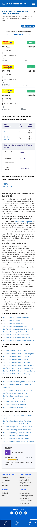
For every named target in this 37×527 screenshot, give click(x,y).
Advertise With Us (26, 501)
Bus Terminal (24, 480)
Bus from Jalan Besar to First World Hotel (17, 421)
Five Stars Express (7, 138)
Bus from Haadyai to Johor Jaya (14, 399)
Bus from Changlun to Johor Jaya (15, 393)
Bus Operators (25, 477)
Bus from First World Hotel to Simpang (16, 362)
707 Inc (6, 132)
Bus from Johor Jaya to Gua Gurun (15, 326)
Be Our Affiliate (25, 493)
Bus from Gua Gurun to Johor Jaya (15, 396)
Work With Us (24, 503)
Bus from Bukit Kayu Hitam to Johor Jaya (17, 390)
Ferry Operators (25, 483)
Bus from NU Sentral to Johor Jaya (15, 405)
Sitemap (5, 485)
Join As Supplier (25, 498)
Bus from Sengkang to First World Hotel (17, 430)
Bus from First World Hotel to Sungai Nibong (18, 365)
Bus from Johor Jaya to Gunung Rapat (17, 332)
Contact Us (6, 480)
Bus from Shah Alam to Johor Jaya (15, 408)
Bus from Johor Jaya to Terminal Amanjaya (18, 341)
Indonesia (5, 496)
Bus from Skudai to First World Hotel (15, 435)
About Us (5, 477)
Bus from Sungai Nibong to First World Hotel (18, 441)
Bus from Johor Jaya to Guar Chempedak (18, 329)
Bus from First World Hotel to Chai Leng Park (18, 354)
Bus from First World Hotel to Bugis (15, 351)
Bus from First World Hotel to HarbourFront (18, 368)
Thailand (5, 493)
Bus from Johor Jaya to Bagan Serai (16, 317)
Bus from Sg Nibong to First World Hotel (17, 433)
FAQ (3, 483)
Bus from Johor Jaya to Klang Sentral (16, 335)
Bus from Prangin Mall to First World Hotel (17, 427)
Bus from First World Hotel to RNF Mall (16, 359)
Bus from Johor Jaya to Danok (14, 320)
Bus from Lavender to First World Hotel (16, 424)
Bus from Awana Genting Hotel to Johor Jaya (19, 382)
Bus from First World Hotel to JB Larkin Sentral (19, 371)
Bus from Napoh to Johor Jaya (14, 402)
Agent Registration (26, 496)
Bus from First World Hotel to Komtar (16, 357)
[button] (5, 523)
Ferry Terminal (25, 485)
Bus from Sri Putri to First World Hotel (16, 438)
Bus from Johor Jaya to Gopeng (14, 323)
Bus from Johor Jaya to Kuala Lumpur (16, 338)
